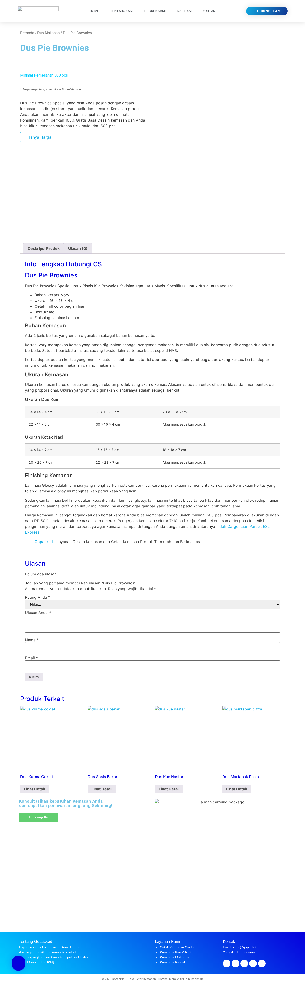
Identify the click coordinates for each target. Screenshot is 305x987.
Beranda (27, 33)
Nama (32, 640)
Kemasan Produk (173, 962)
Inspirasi (184, 11)
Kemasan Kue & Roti (175, 952)
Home (94, 11)
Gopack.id (44, 541)
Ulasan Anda (38, 612)
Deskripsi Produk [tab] (44, 248)
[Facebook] (226, 963)
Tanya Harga (39, 137)
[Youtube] (235, 963)
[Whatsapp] (253, 963)
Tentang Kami (121, 11)
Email (31, 658)
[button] (21, 65)
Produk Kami (155, 11)
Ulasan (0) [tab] (78, 248)
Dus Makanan (48, 33)
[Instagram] (244, 963)
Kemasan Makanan (174, 957)
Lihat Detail (34, 789)
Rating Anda (37, 597)
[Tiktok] (262, 963)
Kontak (209, 11)
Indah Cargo (227, 526)
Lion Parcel (251, 526)
